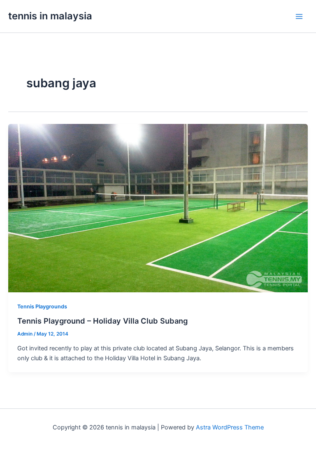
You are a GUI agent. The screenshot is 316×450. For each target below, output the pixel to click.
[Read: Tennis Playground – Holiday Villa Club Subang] (158, 208)
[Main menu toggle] (299, 16)
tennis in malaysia (50, 16)
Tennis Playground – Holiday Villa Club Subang (102, 320)
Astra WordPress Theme (230, 427)
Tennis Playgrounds (42, 306)
